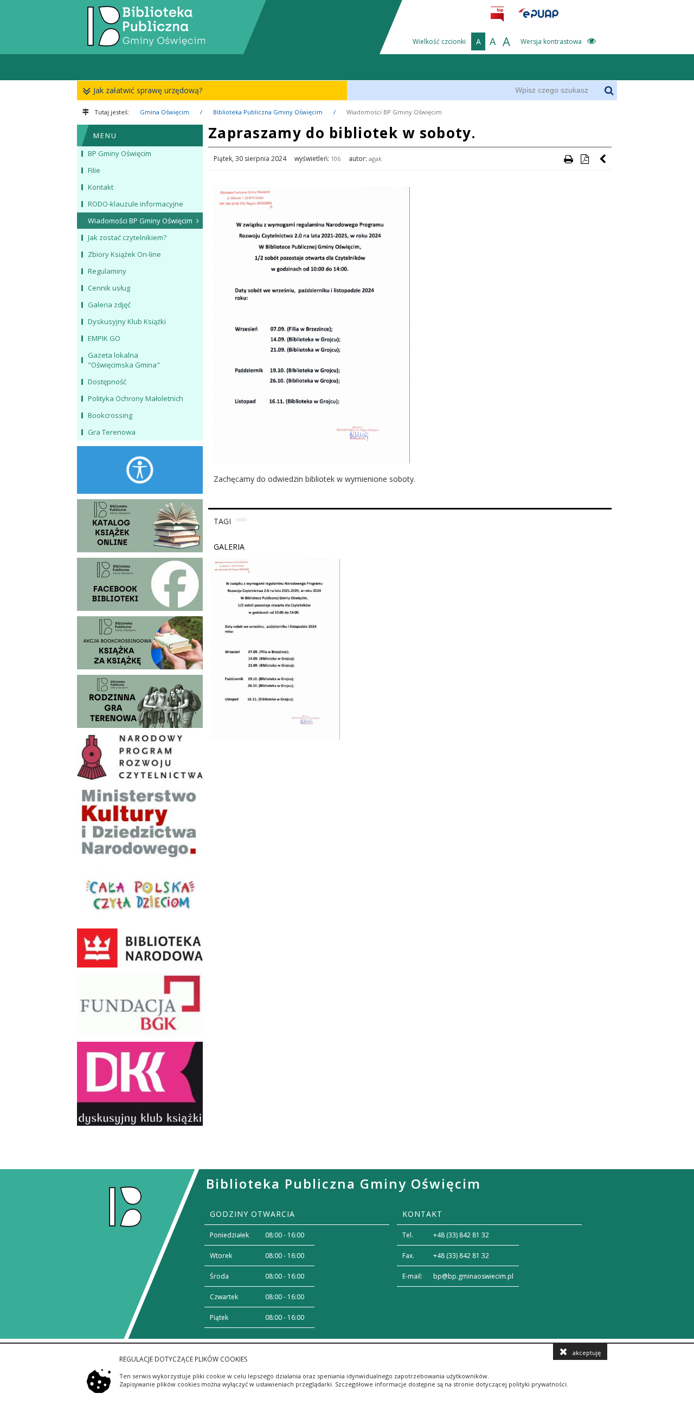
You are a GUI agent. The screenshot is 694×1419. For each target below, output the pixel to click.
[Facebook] (140, 584)
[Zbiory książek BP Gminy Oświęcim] (140, 525)
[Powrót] (603, 159)
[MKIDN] (140, 823)
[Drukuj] (568, 159)
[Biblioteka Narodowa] (140, 947)
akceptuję (587, 1353)
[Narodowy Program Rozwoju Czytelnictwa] (140, 757)
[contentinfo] (347, 1254)
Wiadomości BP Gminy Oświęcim (394, 112)
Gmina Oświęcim (164, 112)
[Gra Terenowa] (140, 701)
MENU (105, 135)
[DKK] (140, 1084)
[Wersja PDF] (584, 159)
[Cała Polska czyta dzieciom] (140, 894)
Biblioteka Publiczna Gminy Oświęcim (268, 112)
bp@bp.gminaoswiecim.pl (473, 1276)
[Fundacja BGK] (140, 1004)
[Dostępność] (140, 470)
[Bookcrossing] (140, 642)
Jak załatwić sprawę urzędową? (147, 90)
